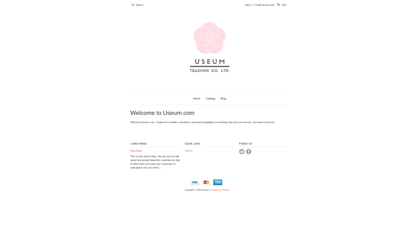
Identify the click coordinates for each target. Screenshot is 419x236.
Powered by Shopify (219, 190)
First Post (136, 150)
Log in (248, 4)
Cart (284, 4)
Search (188, 150)
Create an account (264, 4)
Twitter (241, 151)
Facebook (248, 151)
